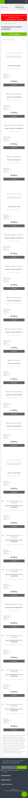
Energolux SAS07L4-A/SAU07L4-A (14, 269)
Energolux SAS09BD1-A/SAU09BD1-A (14, 238)
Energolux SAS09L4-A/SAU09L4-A (14, 332)
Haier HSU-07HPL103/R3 (14, 65)
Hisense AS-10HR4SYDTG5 (14, 300)
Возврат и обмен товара (13, 770)
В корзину (14, 85)
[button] (11, 2)
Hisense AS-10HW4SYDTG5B (14, 426)
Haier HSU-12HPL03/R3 (14, 363)
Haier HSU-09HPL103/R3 (14, 206)
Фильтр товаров (14, 34)
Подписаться (22, 767)
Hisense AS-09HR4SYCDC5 (14, 160)
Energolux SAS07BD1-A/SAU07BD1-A (14, 128)
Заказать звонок (22, 8)
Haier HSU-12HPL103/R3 (14, 473)
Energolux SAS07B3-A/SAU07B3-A (14, 607)
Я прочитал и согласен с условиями (13, 771)
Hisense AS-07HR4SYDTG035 (14, 97)
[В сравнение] (24, 47)
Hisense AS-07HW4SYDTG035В (14, 394)
